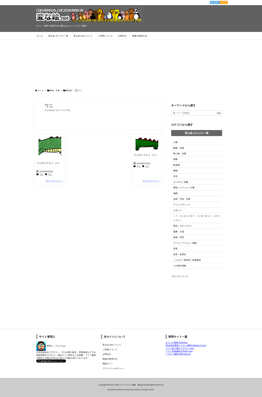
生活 (175, 176)
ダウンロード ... (54, 181)
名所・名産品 (179, 254)
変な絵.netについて (111, 344)
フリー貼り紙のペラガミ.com (180, 348)
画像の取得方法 (109, 359)
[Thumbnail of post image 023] (147, 143)
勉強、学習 (178, 237)
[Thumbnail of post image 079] (50, 147)
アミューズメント (181, 204)
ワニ (41, 174)
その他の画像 (179, 265)
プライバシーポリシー (113, 368)
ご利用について (109, 349)
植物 (175, 159)
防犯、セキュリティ (182, 225)
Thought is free (147, 389)
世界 (175, 248)
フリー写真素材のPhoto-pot (179, 351)
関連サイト (107, 363)
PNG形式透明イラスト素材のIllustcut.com (186, 345)
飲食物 (176, 165)
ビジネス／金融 (180, 182)
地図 (175, 193)
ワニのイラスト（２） (49, 162)
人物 (175, 142)
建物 (175, 170)
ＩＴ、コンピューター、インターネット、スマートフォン (196, 218)
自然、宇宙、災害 (181, 199)
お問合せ (106, 354)
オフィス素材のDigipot (177, 342)
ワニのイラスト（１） (146, 154)
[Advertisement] (131, 62)
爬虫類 (69, 90)
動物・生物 (55, 90)
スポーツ (177, 210)
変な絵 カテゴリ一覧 (197, 132)
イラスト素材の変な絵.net (178, 354)
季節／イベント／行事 (184, 187)
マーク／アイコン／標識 (185, 243)
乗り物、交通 (179, 153)
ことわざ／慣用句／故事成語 (187, 260)
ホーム (41, 90)
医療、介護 (178, 231)
